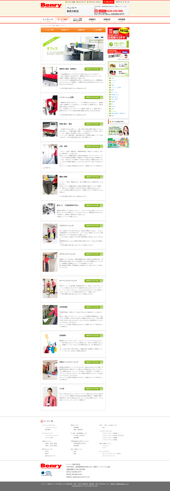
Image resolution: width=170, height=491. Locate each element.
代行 (103, 427)
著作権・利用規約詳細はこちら (120, 484)
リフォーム (105, 445)
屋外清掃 (47, 429)
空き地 (113, 106)
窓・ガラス (114, 92)
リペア (104, 447)
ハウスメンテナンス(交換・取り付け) (112, 435)
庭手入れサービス (50, 456)
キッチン (113, 80)
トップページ (44, 25)
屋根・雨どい (114, 97)
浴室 (112, 85)
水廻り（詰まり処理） (51, 445)
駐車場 (113, 101)
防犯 (75, 453)
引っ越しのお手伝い (79, 435)
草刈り (47, 451)
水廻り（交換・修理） (51, 443)
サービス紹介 (51, 25)
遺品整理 (76, 445)
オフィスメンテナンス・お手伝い (111, 453)
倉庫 (112, 115)
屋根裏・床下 (114, 94)
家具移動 (76, 437)
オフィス (113, 111)
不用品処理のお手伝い (80, 443)
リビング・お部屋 (116, 87)
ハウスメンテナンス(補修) (109, 437)
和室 (112, 90)
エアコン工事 (49, 437)
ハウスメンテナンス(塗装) (109, 440)
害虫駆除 (76, 427)
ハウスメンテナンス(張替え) (110, 433)
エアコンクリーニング (51, 435)
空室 (112, 108)
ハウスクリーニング (51, 427)
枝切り (47, 453)
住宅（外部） (114, 99)
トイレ (113, 83)
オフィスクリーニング (108, 456)
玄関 (112, 78)
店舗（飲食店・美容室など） (119, 113)
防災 (75, 451)
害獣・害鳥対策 (78, 429)
